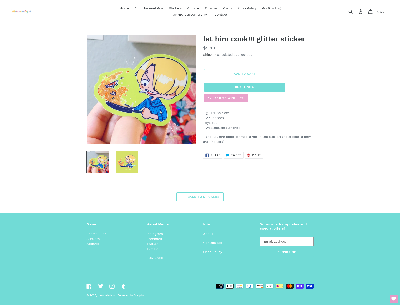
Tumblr (152, 249)
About (208, 234)
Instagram (154, 234)
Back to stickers (203, 196)
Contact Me (212, 243)
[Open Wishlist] (394, 299)
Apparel (92, 244)
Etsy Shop (154, 258)
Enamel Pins (96, 234)
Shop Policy (212, 252)
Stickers (93, 239)
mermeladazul (107, 295)
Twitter (152, 244)
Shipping (209, 55)
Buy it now (245, 87)
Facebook (154, 239)
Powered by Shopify (131, 295)
